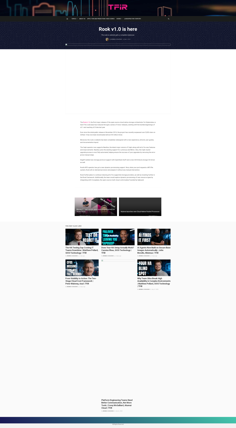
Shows (118, 18)
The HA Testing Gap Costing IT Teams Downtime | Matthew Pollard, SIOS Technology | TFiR (81, 250)
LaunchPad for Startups (132, 18)
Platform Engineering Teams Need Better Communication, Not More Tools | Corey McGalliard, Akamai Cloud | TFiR (116, 404)
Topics (74, 18)
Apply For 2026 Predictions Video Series (101, 18)
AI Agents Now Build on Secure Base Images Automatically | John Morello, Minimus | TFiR (153, 250)
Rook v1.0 (86, 122)
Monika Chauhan (116, 39)
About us (82, 18)
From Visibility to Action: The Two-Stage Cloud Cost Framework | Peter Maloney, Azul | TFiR (80, 281)
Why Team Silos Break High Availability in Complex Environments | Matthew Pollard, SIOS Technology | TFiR (154, 282)
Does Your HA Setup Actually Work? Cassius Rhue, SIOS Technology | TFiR (117, 250)
